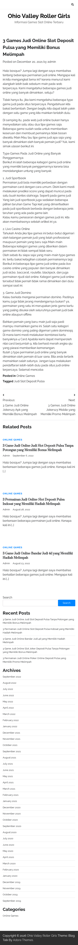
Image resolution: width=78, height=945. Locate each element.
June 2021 (8, 770)
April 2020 (8, 857)
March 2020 (9, 863)
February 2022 (11, 720)
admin (52, 61)
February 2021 (11, 795)
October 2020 (10, 819)
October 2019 (10, 894)
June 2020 (8, 844)
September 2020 (12, 826)
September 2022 (12, 676)
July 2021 (8, 763)
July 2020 (8, 838)
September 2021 (12, 751)
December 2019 (11, 882)
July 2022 (8, 689)
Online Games (26, 376)
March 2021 (9, 788)
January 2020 (10, 875)
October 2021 (10, 745)
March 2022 (9, 714)
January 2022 (10, 726)
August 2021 (9, 757)
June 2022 (8, 695)
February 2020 (11, 869)
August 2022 (9, 683)
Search (7, 597)
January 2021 (10, 801)
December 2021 (11, 732)
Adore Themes (23, 940)
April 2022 (8, 707)
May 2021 (8, 776)
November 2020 (12, 813)
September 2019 (12, 900)
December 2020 (11, 807)
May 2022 (8, 701)
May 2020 (8, 851)
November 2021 (11, 739)
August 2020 (10, 832)
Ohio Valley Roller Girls (39, 16)
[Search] (72, 4)
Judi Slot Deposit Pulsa (29, 381)
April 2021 (8, 782)
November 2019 (11, 888)
